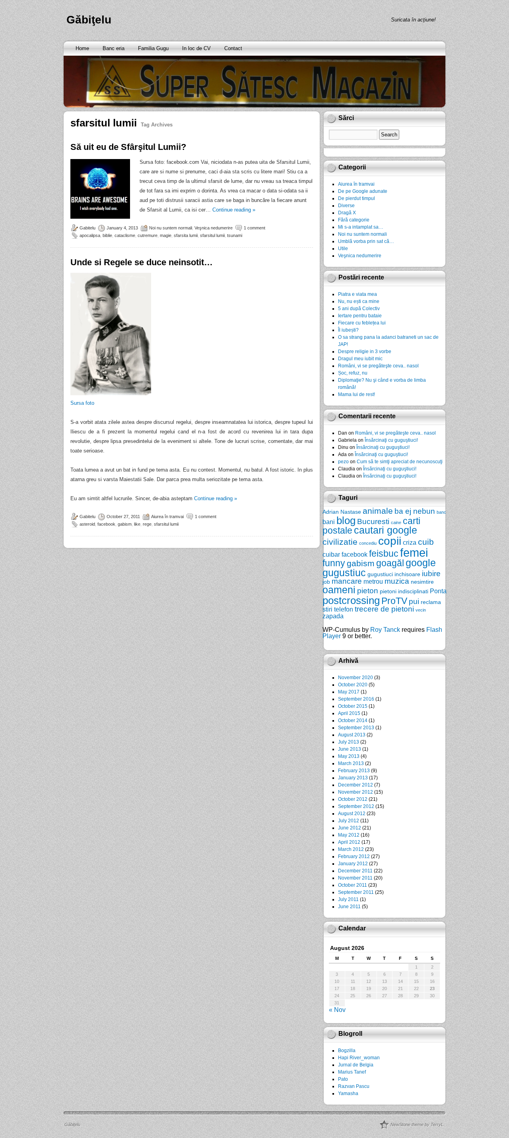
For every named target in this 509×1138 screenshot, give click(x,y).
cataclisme (125, 235)
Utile (343, 248)
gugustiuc (344, 572)
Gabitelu (87, 227)
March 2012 (351, 849)
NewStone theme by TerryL (416, 1124)
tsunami (234, 235)
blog (346, 520)
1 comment (254, 227)
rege (147, 524)
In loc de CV (196, 48)
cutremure (147, 235)
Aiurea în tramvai (167, 516)
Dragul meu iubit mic (360, 358)
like (137, 524)
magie (165, 235)
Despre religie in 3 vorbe (364, 351)
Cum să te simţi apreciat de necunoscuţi (400, 461)
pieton (367, 590)
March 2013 (351, 763)
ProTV (394, 601)
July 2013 (348, 742)
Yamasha (348, 1093)
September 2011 (356, 892)
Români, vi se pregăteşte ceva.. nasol (378, 366)
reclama (431, 602)
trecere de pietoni (384, 609)
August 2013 (351, 735)
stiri (327, 609)
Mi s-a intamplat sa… (360, 227)
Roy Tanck (385, 629)
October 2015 (352, 706)
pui (414, 601)
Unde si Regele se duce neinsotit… (141, 262)
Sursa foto (82, 403)
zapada (333, 615)
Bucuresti (373, 521)
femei (414, 552)
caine (396, 522)
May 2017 (348, 692)
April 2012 (349, 842)
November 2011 (355, 878)
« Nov (337, 1009)
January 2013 (353, 778)
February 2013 (354, 770)
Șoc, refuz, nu (352, 373)
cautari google (385, 530)
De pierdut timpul (356, 198)
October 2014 (352, 720)
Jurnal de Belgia (355, 1065)
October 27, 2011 (123, 516)
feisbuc (383, 553)
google (421, 562)
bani (328, 521)
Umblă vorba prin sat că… (366, 241)
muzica (397, 581)
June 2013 (349, 749)
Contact (233, 48)
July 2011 (348, 899)
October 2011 (352, 885)
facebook (106, 524)
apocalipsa (90, 235)
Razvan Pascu (353, 1086)
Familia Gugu (153, 48)
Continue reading (233, 210)
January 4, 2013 (122, 227)
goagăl (390, 563)
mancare (347, 581)
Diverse (346, 205)
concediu (368, 543)
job (326, 582)
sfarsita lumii (186, 235)
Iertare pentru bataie (360, 315)
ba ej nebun (414, 511)
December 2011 (355, 871)
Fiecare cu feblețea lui (362, 323)
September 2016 (356, 699)
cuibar (331, 554)
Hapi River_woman (359, 1057)
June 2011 (349, 906)
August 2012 (351, 813)
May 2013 (348, 756)
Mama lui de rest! (356, 394)
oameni (339, 590)
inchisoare (407, 574)
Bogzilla (347, 1050)
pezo (343, 461)
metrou (373, 581)
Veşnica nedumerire (213, 227)
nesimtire (422, 582)
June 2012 (349, 828)
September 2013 (356, 727)
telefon (343, 609)
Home (82, 48)
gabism (125, 524)
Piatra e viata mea (357, 294)
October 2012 (352, 799)
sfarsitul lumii (212, 235)
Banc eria (113, 48)
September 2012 (356, 806)
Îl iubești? (348, 330)
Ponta (438, 590)
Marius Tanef (352, 1072)
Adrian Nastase (341, 512)
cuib (426, 541)
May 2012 (348, 835)
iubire (431, 573)
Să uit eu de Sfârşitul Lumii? (128, 147)
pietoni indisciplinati (404, 591)
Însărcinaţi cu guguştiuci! (391, 440)
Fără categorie (353, 220)
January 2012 (353, 863)
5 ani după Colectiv (359, 308)
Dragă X (347, 213)
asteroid (87, 524)
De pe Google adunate (362, 191)
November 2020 (355, 677)
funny (333, 563)
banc (441, 512)
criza (409, 542)
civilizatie (339, 541)
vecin (421, 610)
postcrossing (351, 600)
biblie (107, 235)
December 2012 (355, 785)
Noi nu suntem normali (170, 227)
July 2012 (348, 820)
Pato (343, 1079)
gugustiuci (380, 574)
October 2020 (352, 684)
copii (389, 541)
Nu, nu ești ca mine (358, 301)
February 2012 (354, 856)
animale (378, 510)
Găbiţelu (88, 20)
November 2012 (355, 792)
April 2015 (349, 713)
